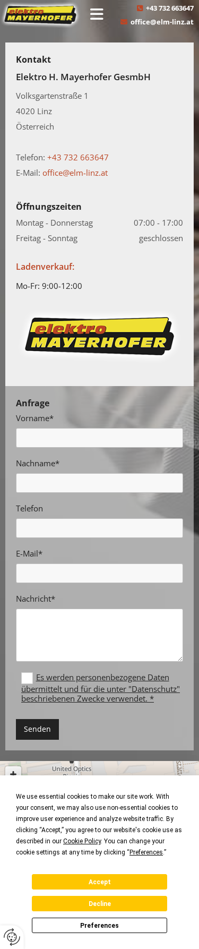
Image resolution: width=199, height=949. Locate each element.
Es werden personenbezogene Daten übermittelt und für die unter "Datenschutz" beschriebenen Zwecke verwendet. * (100, 688)
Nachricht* (35, 598)
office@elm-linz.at (162, 22)
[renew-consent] (12, 937)
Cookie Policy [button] (82, 841)
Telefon (29, 508)
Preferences (99, 925)
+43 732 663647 (170, 8)
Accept (100, 882)
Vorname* (35, 418)
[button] (97, 15)
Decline (100, 904)
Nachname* (37, 463)
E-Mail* (29, 553)
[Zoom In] (13, 774)
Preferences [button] (146, 852)
